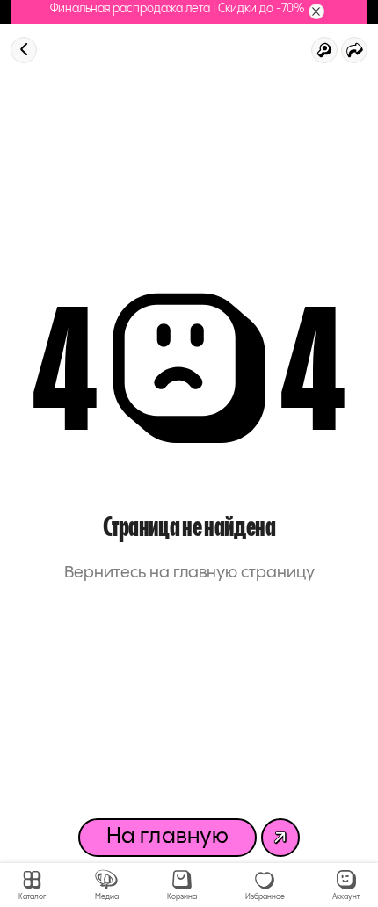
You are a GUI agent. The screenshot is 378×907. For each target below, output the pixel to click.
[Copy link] (354, 50)
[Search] (324, 50)
